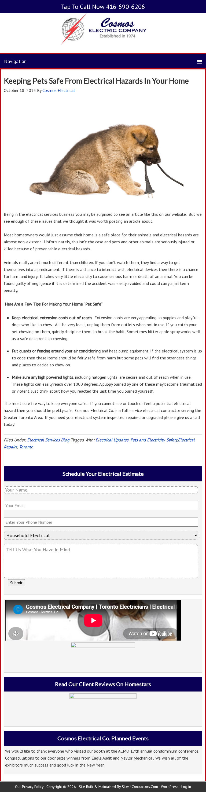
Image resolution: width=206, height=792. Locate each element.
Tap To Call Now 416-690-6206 (103, 6)
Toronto (26, 446)
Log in (186, 786)
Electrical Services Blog (48, 440)
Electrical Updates (111, 440)
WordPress (169, 786)
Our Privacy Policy (29, 786)
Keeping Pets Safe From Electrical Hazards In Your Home (96, 80)
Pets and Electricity (147, 440)
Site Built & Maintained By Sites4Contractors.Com (118, 786)
